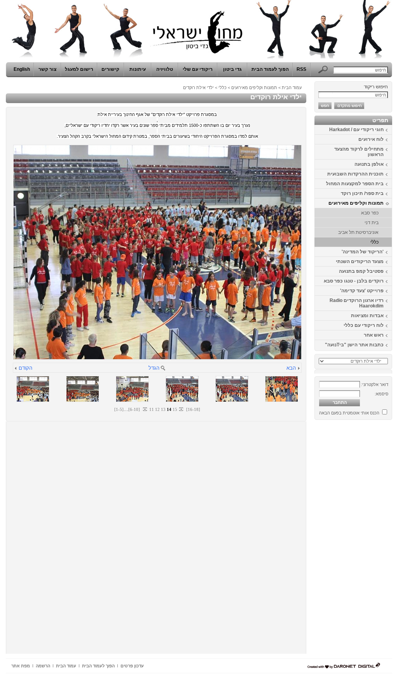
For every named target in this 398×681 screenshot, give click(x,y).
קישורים (110, 69)
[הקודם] (16, 369)
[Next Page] (180, 409)
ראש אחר (374, 335)
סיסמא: (381, 393)
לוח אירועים (371, 139)
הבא (291, 368)
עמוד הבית (292, 87)
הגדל (153, 368)
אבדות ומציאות (367, 315)
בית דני (372, 222)
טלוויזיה (164, 69)
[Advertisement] (369, 539)
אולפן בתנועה (369, 164)
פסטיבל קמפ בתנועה (361, 271)
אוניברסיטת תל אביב (358, 232)
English (22, 69)
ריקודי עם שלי (198, 69)
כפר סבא (370, 213)
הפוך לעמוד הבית (270, 69)
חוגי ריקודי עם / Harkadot (356, 129)
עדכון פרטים (132, 665)
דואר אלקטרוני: (374, 384)
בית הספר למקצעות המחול (355, 183)
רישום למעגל (79, 69)
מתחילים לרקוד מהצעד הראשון (359, 151)
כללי (374, 242)
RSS (301, 69)
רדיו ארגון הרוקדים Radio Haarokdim (357, 303)
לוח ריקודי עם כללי (364, 325)
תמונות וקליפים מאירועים (356, 203)
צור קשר (47, 69)
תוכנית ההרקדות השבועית (355, 174)
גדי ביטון (232, 69)
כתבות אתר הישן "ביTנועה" (354, 345)
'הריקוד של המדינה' (363, 251)
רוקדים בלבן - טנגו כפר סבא (354, 281)
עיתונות (137, 69)
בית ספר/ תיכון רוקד (362, 193)
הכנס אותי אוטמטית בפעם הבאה (349, 413)
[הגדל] (162, 369)
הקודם (25, 368)
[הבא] (298, 369)
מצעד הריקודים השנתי (360, 261)
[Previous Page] (145, 409)
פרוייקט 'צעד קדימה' (362, 290)
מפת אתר (20, 665)
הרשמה (43, 665)
